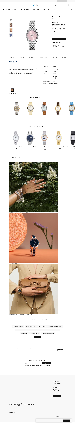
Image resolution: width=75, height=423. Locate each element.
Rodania (13, 14)
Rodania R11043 (17, 117)
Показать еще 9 (37, 336)
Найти (71, 9)
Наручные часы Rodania (25, 333)
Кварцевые (24, 14)
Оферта (10, 409)
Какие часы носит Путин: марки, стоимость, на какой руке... (19, 212)
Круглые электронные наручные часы (48, 333)
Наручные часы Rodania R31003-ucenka (45, 147)
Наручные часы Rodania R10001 (16, 146)
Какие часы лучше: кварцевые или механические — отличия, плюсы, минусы (22, 314)
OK (66, 420)
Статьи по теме (15, 157)
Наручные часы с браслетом (18, 326)
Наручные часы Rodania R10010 (59, 146)
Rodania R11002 (31, 117)
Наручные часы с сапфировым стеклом (55, 326)
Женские (19, 14)
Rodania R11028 (44, 117)
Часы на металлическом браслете (22, 329)
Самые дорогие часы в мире (14, 263)
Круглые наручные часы (35, 333)
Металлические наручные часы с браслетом (38, 329)
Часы (10, 14)
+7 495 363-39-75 (13, 0)
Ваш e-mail (54, 33)
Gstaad (16, 14)
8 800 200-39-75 (6, 0)
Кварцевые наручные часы (30, 326)
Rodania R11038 (58, 117)
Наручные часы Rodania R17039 (30, 146)
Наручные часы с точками (41, 326)
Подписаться (46, 363)
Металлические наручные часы (53, 329)
